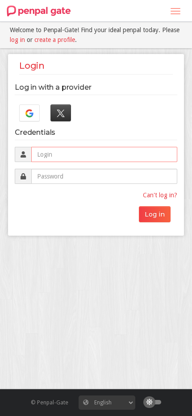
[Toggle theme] (154, 402)
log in (17, 39)
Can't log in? (160, 195)
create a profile (54, 39)
